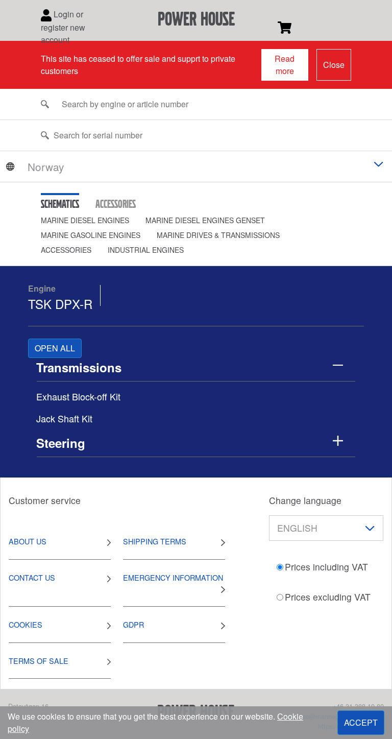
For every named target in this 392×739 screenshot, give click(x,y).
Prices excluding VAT (328, 596)
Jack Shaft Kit (64, 418)
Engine (42, 288)
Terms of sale (38, 660)
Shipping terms (154, 541)
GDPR (133, 624)
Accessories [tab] (115, 204)
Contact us (32, 577)
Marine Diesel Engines (85, 220)
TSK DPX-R (60, 304)
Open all (55, 348)
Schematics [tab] (60, 204)
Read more (285, 65)
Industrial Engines (146, 250)
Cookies (25, 624)
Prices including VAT (326, 566)
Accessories (66, 250)
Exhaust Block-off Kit (78, 396)
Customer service (45, 500)
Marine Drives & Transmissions (218, 235)
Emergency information (173, 577)
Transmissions (78, 367)
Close (334, 64)
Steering (60, 442)
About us (27, 541)
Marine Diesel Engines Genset (205, 220)
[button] (93, 220)
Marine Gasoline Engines (90, 235)
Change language (305, 500)
